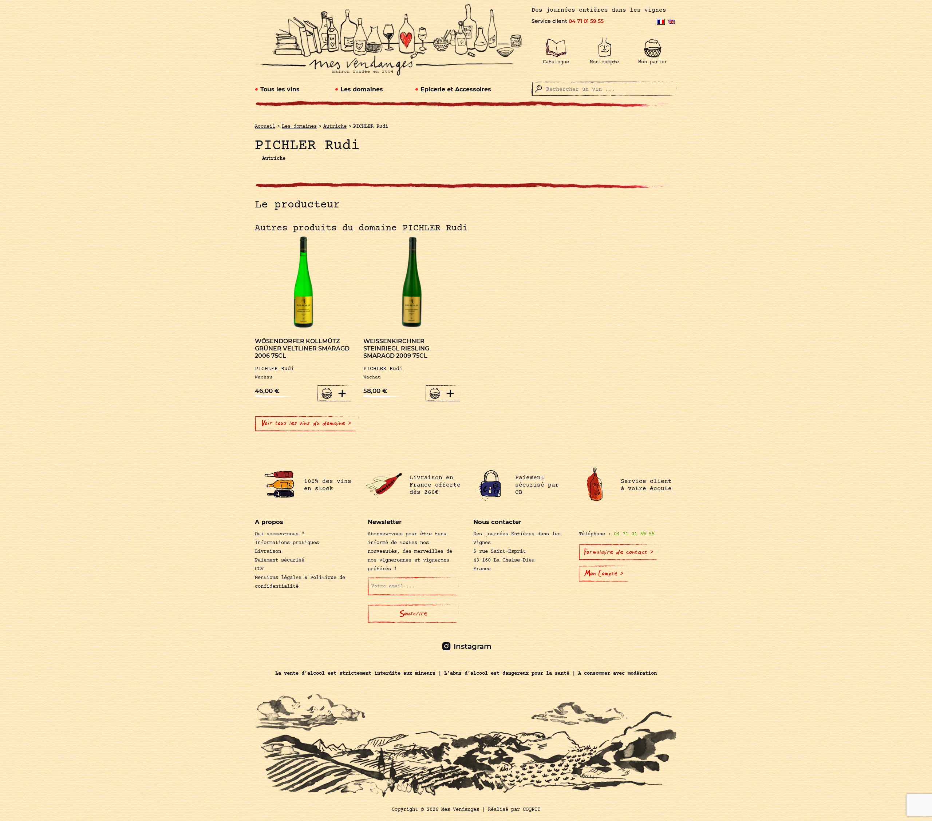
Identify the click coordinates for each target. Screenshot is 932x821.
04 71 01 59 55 (586, 21)
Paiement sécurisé (279, 560)
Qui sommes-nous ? (279, 534)
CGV (259, 569)
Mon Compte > (604, 573)
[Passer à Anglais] (671, 22)
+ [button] (342, 393)
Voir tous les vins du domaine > (306, 423)
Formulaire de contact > (618, 552)
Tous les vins (280, 89)
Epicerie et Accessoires (455, 89)
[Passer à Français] (660, 22)
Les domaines (361, 89)
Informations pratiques (287, 543)
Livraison (268, 552)
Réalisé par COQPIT (514, 810)
